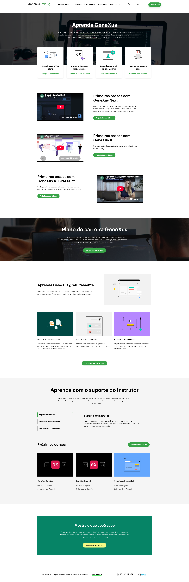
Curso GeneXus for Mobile (86, 340)
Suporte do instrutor (47, 415)
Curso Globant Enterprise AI (48, 340)
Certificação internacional (49, 428)
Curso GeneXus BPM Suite (124, 340)
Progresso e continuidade (49, 421)
